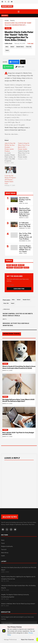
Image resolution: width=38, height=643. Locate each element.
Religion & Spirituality (7, 546)
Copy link (21, 66)
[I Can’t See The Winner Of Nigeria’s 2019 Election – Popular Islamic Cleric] (10, 170)
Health (26, 267)
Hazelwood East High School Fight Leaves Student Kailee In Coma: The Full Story (25, 212)
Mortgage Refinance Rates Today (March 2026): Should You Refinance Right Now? (18, 400)
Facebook (15, 62)
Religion (21, 265)
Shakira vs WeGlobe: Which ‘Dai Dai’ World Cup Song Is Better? (18, 603)
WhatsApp (9, 66)
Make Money (18, 267)
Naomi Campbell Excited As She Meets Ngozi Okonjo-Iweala (18, 314)
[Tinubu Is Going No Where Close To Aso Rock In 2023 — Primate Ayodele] (24, 151)
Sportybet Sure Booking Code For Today (25, 199)
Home (7, 20)
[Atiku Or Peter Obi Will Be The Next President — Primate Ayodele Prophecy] (11, 153)
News (8, 265)
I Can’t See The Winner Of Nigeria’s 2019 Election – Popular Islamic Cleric (10, 179)
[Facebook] (2, 1)
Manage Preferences (10, 639)
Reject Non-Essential (27, 639)
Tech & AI (10, 267)
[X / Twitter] (5, 1)
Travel (12, 20)
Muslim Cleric (20, 46)
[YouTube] (12, 1)
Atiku (6, 46)
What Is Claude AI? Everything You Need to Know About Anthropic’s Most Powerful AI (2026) (18, 367)
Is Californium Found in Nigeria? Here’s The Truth (25, 224)
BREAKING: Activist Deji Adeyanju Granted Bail (16, 324)
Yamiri (7, 50)
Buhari (12, 46)
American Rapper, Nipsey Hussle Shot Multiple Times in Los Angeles (25, 248)
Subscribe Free (19, 288)
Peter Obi (28, 46)
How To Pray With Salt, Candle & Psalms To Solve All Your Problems (25, 236)
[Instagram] (8, 1)
